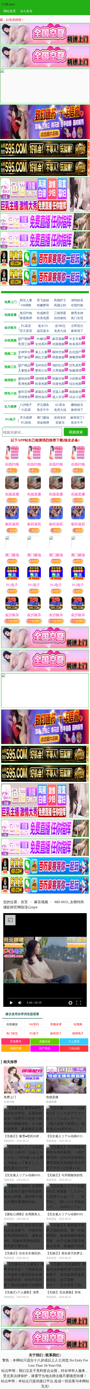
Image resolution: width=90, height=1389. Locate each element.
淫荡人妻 (58, 391)
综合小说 (75, 397)
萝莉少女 (41, 370)
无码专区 (41, 365)
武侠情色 (24, 397)
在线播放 (12, 1024)
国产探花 (24, 357)
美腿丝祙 (44, 1041)
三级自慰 (74, 1048)
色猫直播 (52, 1097)
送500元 (12, 591)
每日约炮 (12, 500)
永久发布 (26, 11)
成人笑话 (58, 397)
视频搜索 (76, 431)
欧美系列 (75, 344)
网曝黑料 (75, 357)
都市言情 (24, 391)
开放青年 (15, 1041)
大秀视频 (58, 370)
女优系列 (41, 344)
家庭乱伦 (41, 391)
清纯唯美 (41, 378)
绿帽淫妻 (15, 1048)
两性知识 (41, 397)
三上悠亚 (74, 1041)
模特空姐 (58, 352)
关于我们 (36, 1355)
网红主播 (41, 357)
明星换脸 (58, 357)
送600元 (12, 561)
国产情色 (44, 1048)
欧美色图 (41, 383)
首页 (24, 902)
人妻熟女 (24, 370)
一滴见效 (12, 530)
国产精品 (24, 365)
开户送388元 (12, 620)
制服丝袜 (58, 378)
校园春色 (75, 391)
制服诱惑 (75, 370)
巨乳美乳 (75, 365)
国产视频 (24, 339)
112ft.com (8, 4)
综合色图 (75, 383)
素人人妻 (41, 352)
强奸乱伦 (58, 365)
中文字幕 (75, 339)
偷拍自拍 (24, 378)
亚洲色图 (24, 383)
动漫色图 (58, 383)
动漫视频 (58, 344)
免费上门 (12, 470)
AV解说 (41, 339)
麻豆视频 (58, 339)
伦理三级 (24, 344)
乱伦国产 (75, 352)
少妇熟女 (75, 378)
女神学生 (24, 352)
